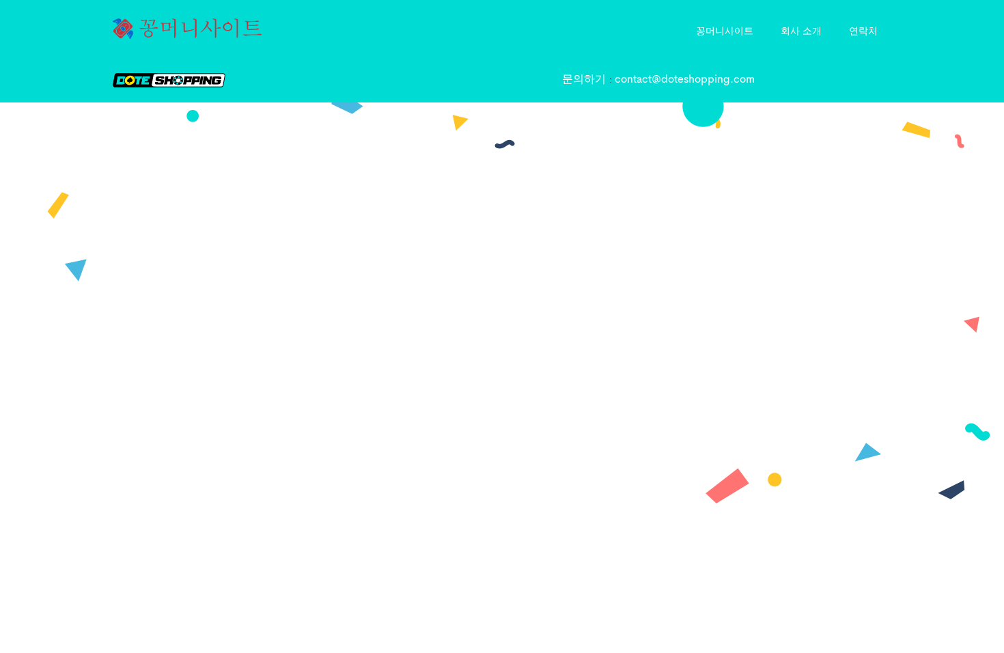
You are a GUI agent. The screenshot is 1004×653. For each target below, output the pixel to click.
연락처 (863, 30)
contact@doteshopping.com (685, 79)
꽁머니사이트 (724, 30)
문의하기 (585, 79)
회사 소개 (801, 30)
